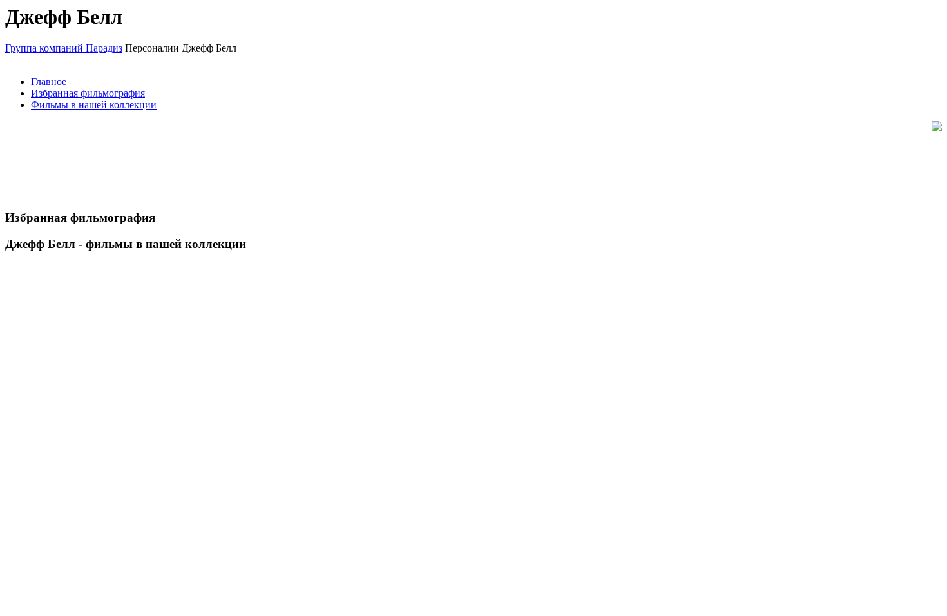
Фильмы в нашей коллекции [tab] (94, 104)
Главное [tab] (48, 81)
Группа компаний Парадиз (63, 48)
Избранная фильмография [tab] (88, 93)
